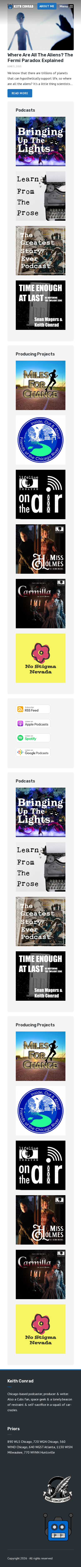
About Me (46, 6)
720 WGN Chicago (45, 1441)
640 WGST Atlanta (42, 1447)
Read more (20, 93)
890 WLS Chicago (19, 1441)
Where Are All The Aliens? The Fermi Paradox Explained (40, 57)
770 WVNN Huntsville (39, 1452)
